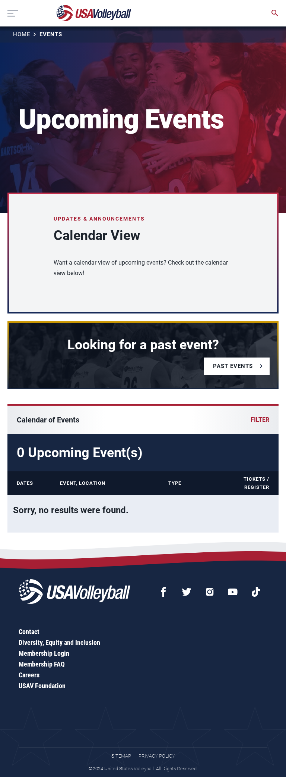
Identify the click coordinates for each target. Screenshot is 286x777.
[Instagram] (209, 592)
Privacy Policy (157, 756)
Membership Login (44, 653)
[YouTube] (232, 592)
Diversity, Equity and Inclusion (59, 642)
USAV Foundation (42, 686)
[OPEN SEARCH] (275, 13)
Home (22, 34)
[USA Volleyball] (94, 13)
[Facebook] (163, 592)
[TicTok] (256, 592)
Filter (260, 419)
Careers (29, 675)
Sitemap (121, 756)
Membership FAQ (42, 664)
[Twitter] (186, 592)
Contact (29, 632)
